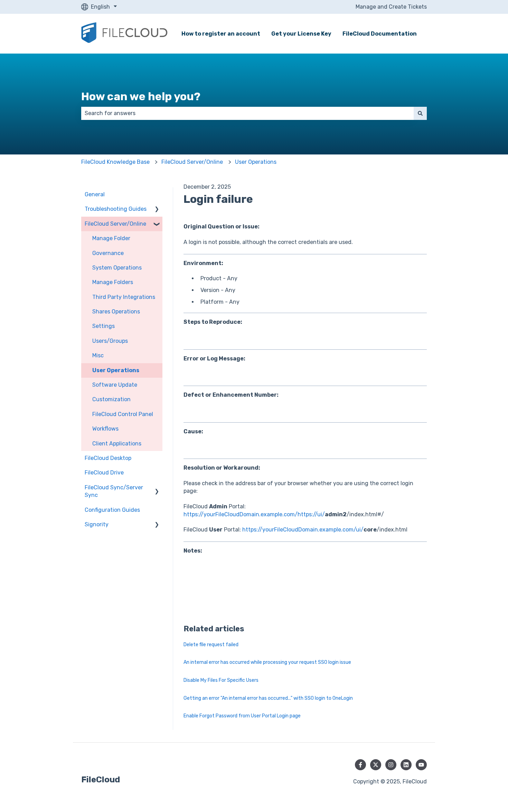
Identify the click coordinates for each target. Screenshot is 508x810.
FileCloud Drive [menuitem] (104, 472)
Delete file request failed (211, 645)
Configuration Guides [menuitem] (112, 510)
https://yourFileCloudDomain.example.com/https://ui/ (254, 514)
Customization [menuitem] (111, 399)
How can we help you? (140, 96)
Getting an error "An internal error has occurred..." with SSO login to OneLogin (268, 698)
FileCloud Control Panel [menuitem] (122, 414)
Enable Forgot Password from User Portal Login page (242, 716)
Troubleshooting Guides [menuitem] (116, 209)
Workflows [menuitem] (105, 428)
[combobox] (247, 113)
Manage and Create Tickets (391, 6)
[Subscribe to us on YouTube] (421, 764)
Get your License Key (301, 33)
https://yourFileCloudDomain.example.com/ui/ (303, 529)
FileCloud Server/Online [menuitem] (115, 223)
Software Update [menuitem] (114, 385)
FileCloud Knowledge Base (115, 162)
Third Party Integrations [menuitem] (123, 297)
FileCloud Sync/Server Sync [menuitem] (114, 491)
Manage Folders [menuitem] (112, 282)
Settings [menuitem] (103, 326)
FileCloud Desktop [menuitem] (108, 458)
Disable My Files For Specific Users (221, 680)
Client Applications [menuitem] (116, 443)
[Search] (420, 113)
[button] (156, 209)
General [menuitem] (95, 194)
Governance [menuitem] (108, 253)
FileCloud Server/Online (192, 162)
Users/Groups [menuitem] (110, 341)
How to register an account (220, 33)
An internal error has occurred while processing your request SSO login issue (267, 662)
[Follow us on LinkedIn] (406, 764)
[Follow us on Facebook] (360, 764)
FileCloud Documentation (379, 33)
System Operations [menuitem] (117, 267)
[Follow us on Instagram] (390, 764)
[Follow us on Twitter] (375, 764)
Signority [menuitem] (97, 524)
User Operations (255, 162)
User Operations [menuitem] (115, 370)
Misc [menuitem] (98, 355)
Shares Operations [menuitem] (116, 311)
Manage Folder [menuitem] (111, 238)
